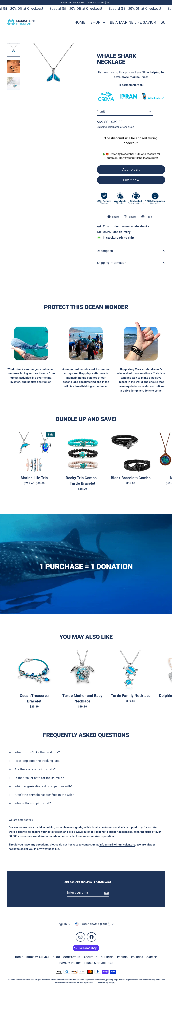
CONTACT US (71, 957)
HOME (79, 22)
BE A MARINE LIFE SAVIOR (133, 22)
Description (105, 251)
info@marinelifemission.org (117, 844)
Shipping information (111, 262)
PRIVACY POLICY (70, 963)
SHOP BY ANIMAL (37, 957)
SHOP (95, 22)
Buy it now (131, 180)
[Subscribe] (106, 893)
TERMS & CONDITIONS (98, 963)
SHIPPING (107, 957)
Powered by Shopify (107, 982)
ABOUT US (91, 957)
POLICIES (137, 957)
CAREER (151, 957)
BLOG (56, 957)
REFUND (122, 957)
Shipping (102, 126)
